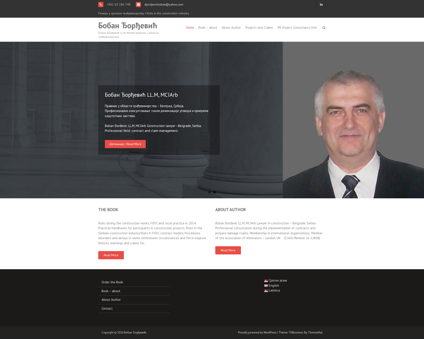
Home (190, 27)
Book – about (208, 27)
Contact (107, 308)
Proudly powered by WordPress (257, 332)
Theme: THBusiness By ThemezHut (300, 332)
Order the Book (112, 282)
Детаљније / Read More (125, 144)
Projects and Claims (259, 27)
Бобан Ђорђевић (127, 25)
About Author (231, 27)
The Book (108, 209)
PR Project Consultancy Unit (297, 27)
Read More (111, 255)
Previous (4, 120)
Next (419, 120)
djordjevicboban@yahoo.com (163, 4)
